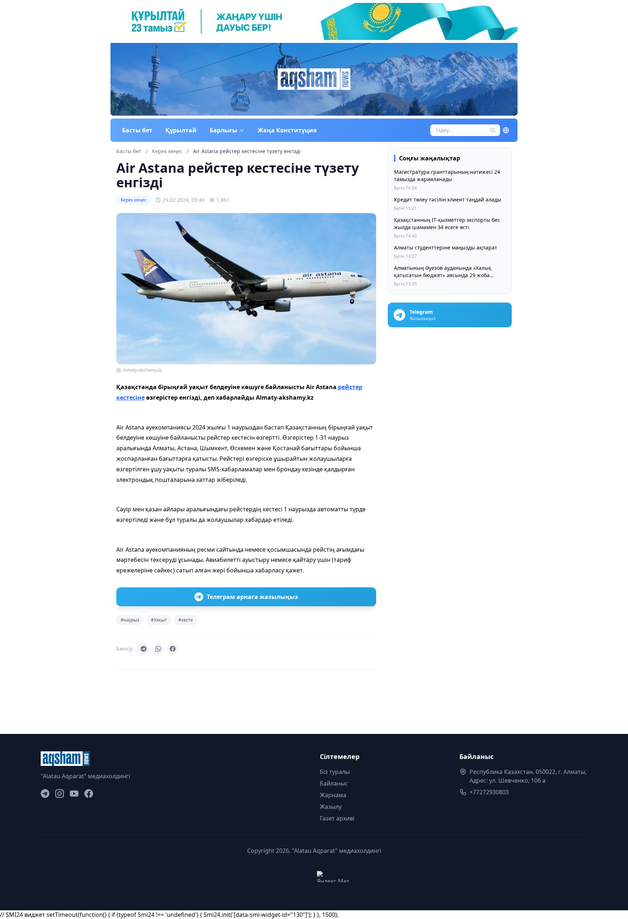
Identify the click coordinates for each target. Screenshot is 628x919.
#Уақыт (159, 620)
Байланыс (334, 783)
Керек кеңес (168, 151)
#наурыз (130, 620)
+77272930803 (489, 792)
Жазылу (331, 807)
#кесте (185, 620)
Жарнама (333, 795)
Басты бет (137, 130)
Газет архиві (337, 818)
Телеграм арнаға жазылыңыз (252, 597)
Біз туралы (335, 772)
